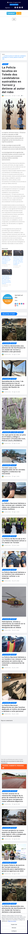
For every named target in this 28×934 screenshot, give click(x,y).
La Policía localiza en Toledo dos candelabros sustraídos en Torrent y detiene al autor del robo (14, 57)
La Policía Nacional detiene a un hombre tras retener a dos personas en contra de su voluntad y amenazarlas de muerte (14, 661)
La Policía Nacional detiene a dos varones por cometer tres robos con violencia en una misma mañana (14, 506)
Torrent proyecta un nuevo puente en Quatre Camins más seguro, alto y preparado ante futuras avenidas (14, 833)
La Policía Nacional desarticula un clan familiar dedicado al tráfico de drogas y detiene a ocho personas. (14, 708)
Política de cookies (12, 921)
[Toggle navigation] (14, 19)
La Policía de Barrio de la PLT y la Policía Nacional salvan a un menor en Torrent (14, 540)
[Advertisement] (14, 35)
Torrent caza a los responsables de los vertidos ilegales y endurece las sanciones (13, 471)
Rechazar (14, 927)
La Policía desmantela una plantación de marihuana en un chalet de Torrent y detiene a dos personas (13, 349)
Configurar (14, 930)
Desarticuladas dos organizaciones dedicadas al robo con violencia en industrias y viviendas (7, 260)
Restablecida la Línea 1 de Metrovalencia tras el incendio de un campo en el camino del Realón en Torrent (13, 385)
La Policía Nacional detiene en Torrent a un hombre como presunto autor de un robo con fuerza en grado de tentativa (18, 260)
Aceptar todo (14, 924)
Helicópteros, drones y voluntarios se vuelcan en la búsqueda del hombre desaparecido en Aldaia (13, 624)
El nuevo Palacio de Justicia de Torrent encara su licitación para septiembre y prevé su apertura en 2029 (13, 868)
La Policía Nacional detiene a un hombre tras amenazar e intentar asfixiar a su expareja (14, 575)
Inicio (3, 54)
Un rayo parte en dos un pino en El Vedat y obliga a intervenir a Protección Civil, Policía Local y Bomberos (14, 438)
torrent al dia (7, 95)
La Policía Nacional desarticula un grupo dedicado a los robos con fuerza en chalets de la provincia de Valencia (7, 279)
